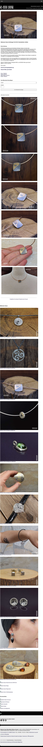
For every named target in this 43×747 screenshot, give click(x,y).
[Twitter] (3, 720)
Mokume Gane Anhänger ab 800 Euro (7, 430)
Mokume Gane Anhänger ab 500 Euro (7, 399)
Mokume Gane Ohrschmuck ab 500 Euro (8, 648)
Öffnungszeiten (31, 736)
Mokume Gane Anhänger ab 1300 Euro (8, 461)
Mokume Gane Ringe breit (5, 688)
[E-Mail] (5, 720)
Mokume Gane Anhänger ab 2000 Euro (8, 492)
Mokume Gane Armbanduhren (6, 523)
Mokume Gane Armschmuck (5, 554)
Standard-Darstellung (10, 740)
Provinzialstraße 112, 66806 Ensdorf (7, 732)
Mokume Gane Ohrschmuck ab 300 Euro (8, 617)
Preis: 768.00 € (5, 75)
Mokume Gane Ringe (4, 685)
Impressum (25, 736)
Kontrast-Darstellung (18, 740)
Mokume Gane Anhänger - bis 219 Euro (8, 337)
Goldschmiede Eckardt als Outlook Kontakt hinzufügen (11, 736)
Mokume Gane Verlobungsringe (6, 692)
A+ (5, 740)
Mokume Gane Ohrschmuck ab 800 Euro (8, 679)
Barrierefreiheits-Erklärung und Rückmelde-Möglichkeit (11, 742)
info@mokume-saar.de (33, 732)
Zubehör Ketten (3, 706)
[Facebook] (1, 720)
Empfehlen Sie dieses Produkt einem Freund (19, 299)
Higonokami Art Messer (4, 701)
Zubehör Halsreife (3, 704)
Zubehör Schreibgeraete (5, 708)
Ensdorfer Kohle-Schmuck (5, 699)
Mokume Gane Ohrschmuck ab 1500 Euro (8, 682)
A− (1, 740)
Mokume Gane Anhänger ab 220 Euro (7, 368)
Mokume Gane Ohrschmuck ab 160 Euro (8, 586)
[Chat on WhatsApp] (4, 734)
